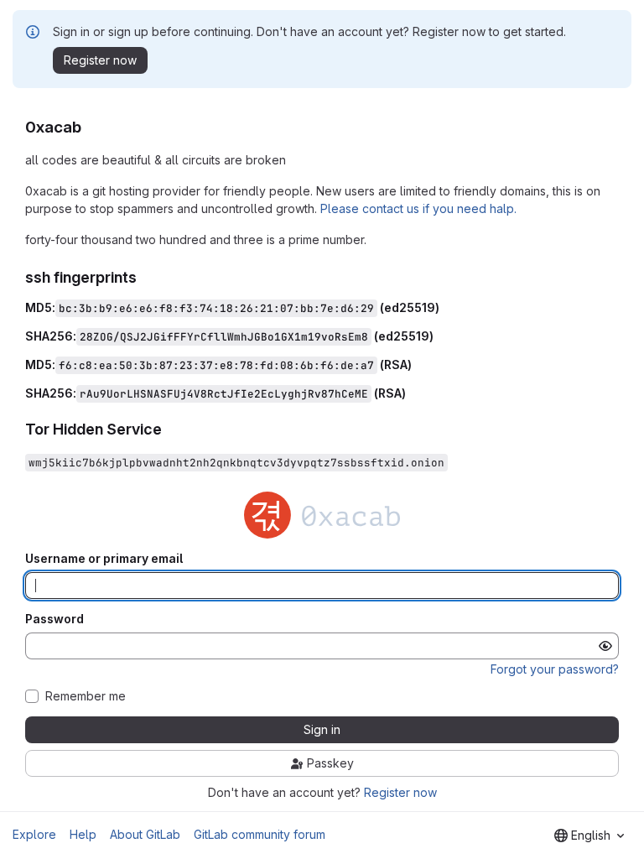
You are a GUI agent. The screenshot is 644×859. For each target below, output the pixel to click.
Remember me (85, 696)
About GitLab (145, 834)
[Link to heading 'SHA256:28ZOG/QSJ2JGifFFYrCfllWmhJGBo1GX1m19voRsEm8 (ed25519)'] (440, 336)
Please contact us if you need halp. (418, 208)
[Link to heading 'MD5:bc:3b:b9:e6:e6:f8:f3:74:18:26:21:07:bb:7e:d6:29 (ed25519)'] (445, 307)
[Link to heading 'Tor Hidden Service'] (170, 429)
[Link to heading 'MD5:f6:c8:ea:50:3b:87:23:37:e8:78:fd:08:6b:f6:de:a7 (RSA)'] (418, 364)
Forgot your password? (555, 669)
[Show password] (605, 646)
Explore (34, 834)
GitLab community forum (259, 834)
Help (83, 834)
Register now (400, 792)
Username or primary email (104, 558)
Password (54, 619)
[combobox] (589, 835)
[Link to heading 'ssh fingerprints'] (145, 277)
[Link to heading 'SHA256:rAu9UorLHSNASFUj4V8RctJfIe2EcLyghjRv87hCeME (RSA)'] (412, 393)
